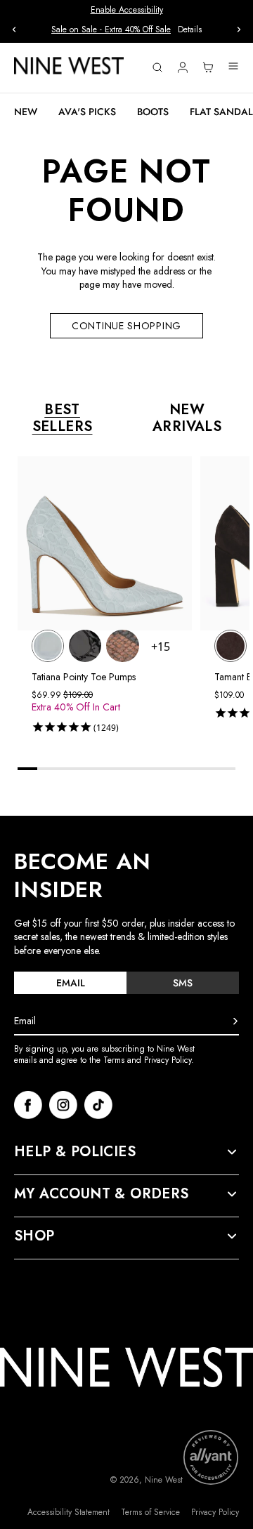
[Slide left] (14, 29)
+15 (160, 646)
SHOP (34, 1236)
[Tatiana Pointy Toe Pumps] (48, 646)
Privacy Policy (215, 1512)
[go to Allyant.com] (211, 1457)
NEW (25, 112)
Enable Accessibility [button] (127, 10)
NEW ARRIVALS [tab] (187, 418)
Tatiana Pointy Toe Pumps (84, 677)
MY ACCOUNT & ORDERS (101, 1194)
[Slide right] (239, 29)
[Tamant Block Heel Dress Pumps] (230, 646)
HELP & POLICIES (75, 1152)
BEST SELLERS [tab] (62, 418)
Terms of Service (150, 1512)
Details (190, 30)
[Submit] (235, 1021)
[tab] (70, 983)
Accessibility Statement (68, 1512)
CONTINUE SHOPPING (126, 326)
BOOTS (153, 112)
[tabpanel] (133, 597)
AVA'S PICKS (87, 112)
